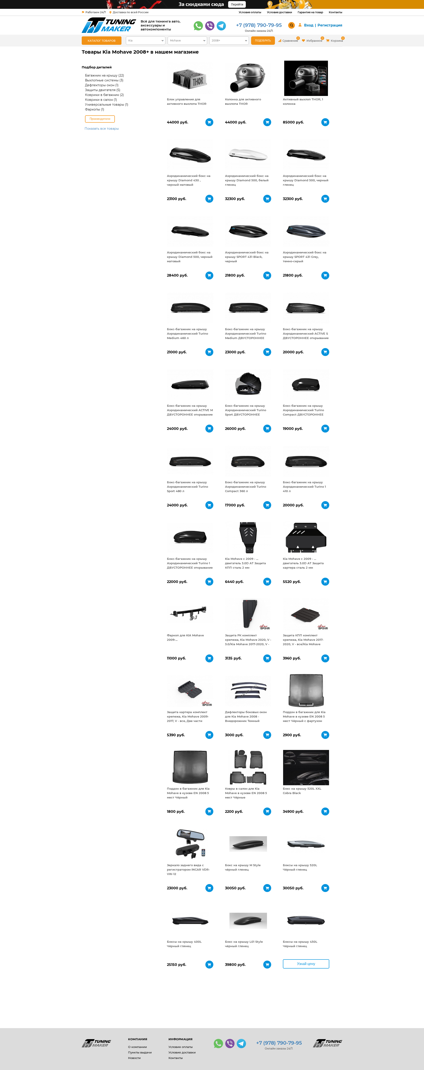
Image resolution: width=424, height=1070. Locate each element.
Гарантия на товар (310, 12)
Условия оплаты (250, 12)
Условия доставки (279, 12)
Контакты (335, 12)
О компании (137, 1047)
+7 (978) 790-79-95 (259, 25)
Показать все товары (102, 129)
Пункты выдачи (140, 1052)
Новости (134, 1058)
